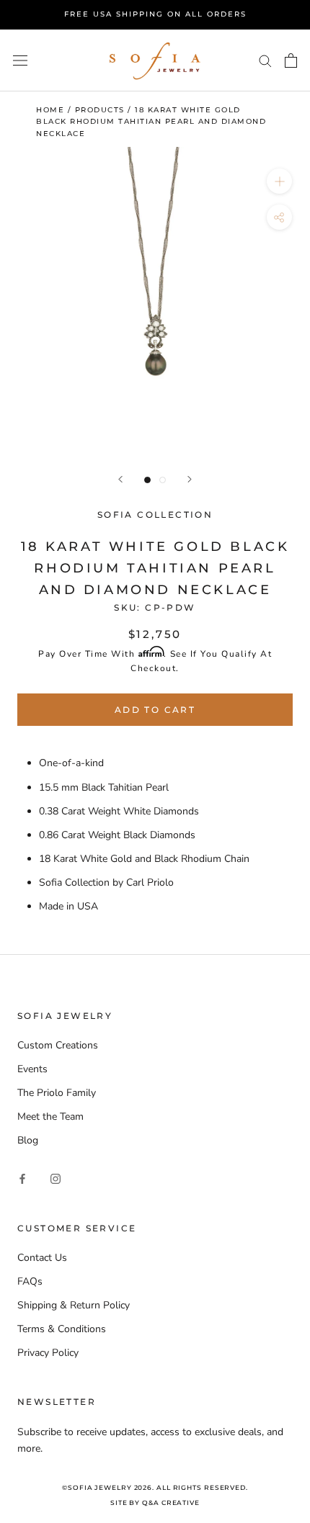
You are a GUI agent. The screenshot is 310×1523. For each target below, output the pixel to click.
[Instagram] (55, 1178)
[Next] (189, 479)
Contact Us (42, 1257)
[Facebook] (22, 1178)
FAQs (30, 1281)
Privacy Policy (48, 1353)
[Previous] (120, 479)
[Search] (265, 60)
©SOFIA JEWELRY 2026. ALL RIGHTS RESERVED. (155, 1487)
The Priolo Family (56, 1093)
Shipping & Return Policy (73, 1305)
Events (32, 1069)
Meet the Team (50, 1116)
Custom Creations (57, 1045)
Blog (27, 1140)
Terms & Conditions (61, 1329)
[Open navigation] (20, 60)
